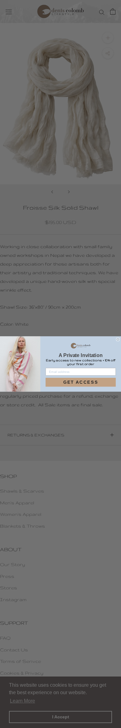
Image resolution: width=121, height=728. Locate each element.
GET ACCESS (80, 382)
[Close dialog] (117, 339)
